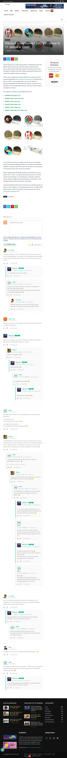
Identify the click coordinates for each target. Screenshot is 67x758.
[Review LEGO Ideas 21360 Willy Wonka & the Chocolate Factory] (6, 714)
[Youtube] (60, 1)
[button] (62, 19)
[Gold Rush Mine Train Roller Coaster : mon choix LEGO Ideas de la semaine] (27, 723)
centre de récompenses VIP (26, 79)
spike (14, 282)
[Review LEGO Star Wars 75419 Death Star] (6, 708)
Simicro (14, 349)
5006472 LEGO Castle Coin (12, 107)
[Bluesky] (63, 1)
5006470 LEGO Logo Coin (12, 101)
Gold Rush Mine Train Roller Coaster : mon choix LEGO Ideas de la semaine (37, 724)
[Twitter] (8, 59)
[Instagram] (58, 1)
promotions (10, 196)
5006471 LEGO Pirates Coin (13, 104)
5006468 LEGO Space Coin (13, 95)
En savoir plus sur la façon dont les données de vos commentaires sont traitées (22, 238)
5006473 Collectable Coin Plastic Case (16, 110)
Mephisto (9, 50)
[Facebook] (56, 1)
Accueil (5, 23)
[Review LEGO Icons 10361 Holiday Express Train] (6, 721)
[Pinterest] (12, 59)
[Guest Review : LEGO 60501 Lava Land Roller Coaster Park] (27, 716)
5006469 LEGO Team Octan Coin (14, 98)
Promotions (11, 23)
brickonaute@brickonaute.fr (34, 747)
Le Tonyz (11, 250)
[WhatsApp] (16, 59)
